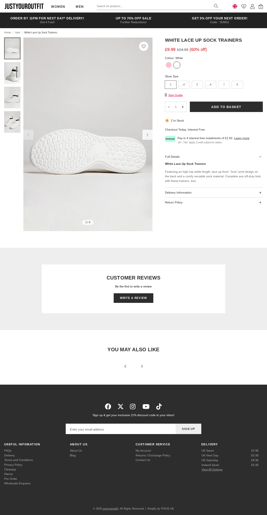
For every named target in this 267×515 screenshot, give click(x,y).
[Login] (252, 6)
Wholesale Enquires (17, 483)
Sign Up (188, 429)
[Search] (216, 6)
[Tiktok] (159, 406)
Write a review (133, 298)
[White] (177, 65)
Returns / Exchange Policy (153, 455)
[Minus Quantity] (169, 107)
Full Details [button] (172, 156)
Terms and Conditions (18, 460)
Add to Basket (226, 106)
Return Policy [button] (174, 202)
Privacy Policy (13, 464)
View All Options (212, 469)
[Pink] (169, 65)
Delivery (9, 455)
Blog (73, 455)
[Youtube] (146, 406)
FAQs (7, 450)
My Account (143, 450)
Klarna (8, 474)
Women (58, 6)
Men (80, 6)
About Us (76, 450)
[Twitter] (120, 406)
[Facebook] (108, 406)
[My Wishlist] (243, 6)
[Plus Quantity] (182, 107)
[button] (143, 46)
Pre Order (10, 478)
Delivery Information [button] (178, 192)
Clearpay (10, 469)
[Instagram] (133, 406)
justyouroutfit (24, 6)
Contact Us (143, 460)
